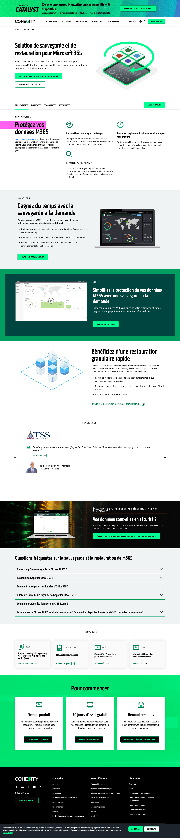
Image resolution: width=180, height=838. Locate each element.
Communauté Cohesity (138, 814)
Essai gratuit (156, 21)
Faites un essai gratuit (30, 84)
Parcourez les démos (38, 739)
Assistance (133, 784)
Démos (93, 811)
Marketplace (96, 802)
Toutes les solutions (137, 805)
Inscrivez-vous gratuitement (138, 8)
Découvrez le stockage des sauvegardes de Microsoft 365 (116, 404)
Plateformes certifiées (137, 809)
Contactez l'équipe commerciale (139, 739)
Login (131, 21)
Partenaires (97, 21)
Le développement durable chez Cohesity (68, 815)
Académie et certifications (101, 797)
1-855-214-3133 (22, 792)
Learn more (37, 455)
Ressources (81, 21)
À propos (55, 784)
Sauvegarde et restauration (27, 138)
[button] (15, 457)
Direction (56, 788)
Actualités (56, 793)
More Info (151, 829)
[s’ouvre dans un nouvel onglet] (16, 787)
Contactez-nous (27, 800)
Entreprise (113, 21)
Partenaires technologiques (102, 788)
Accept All (135, 829)
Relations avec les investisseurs (65, 797)
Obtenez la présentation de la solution (40, 75)
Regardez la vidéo (106, 324)
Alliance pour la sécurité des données (105, 793)
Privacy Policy (8, 833)
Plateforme (51, 21)
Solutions (66, 21)
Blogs (131, 788)
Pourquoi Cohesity (98, 784)
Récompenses (58, 806)
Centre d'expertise (98, 806)
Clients (55, 811)
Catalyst (94, 815)
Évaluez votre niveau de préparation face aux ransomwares (126, 536)
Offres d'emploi (58, 802)
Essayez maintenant (89, 739)
